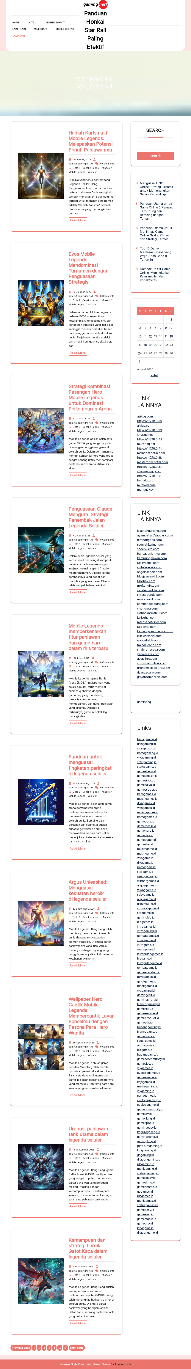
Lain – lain (19, 28)
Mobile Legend (65, 28)
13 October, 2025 (82, 292)
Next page (77, 1347)
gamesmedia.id (147, 1077)
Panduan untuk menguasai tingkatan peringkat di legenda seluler (90, 765)
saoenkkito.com (148, 549)
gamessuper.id (147, 789)
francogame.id (147, 1031)
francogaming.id (148, 1004)
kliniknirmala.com (149, 636)
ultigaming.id (145, 1164)
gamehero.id (145, 830)
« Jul (154, 375)
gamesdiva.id (146, 785)
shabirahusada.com (151, 649)
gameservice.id (147, 1013)
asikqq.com (145, 416)
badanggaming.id (149, 1027)
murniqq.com (146, 485)
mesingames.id (147, 798)
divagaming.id (146, 744)
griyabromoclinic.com (152, 677)
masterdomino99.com (152, 462)
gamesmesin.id (147, 776)
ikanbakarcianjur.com (152, 613)
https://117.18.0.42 (149, 439)
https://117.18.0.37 (149, 467)
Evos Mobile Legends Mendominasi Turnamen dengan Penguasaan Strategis (89, 268)
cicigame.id (144, 1050)
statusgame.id (146, 766)
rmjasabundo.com (149, 594)
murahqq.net (146, 444)
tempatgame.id (147, 967)
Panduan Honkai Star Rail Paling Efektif (95, 30)
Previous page (21, 1347)
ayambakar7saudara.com (155, 535)
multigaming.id (147, 1168)
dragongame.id (147, 1232)
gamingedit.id (146, 995)
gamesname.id (147, 1187)
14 (161, 336)
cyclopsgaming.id (149, 1100)
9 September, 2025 (83, 1266)
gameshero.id (146, 771)
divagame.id (145, 862)
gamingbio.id (145, 917)
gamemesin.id (146, 826)
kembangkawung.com (152, 604)
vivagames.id (146, 808)
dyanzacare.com (149, 672)
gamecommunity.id (150, 1109)
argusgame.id (146, 899)
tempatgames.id (148, 936)
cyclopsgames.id (148, 1073)
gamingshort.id (147, 999)
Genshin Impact (55, 22)
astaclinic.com (147, 658)
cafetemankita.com (150, 590)
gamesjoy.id (145, 1063)
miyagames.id (146, 977)
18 (145, 345)
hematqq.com (146, 480)
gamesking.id (146, 1182)
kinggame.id (145, 1228)
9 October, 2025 (82, 418)
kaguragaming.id (148, 1132)
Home (15, 22)
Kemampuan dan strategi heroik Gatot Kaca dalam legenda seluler (88, 1248)
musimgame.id (147, 849)
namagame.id (146, 867)
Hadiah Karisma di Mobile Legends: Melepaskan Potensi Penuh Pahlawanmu (90, 141)
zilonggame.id (146, 890)
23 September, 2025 (84, 908)
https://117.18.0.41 (149, 448)
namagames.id (147, 817)
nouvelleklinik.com (150, 640)
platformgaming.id (149, 1146)
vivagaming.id (146, 757)
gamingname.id (147, 1137)
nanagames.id (146, 1095)
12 (150, 336)
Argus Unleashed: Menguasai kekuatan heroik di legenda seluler (88, 890)
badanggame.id (147, 1054)
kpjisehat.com (146, 617)
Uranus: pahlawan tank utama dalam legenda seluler (88, 1134)
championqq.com (149, 471)
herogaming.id (147, 739)
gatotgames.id (146, 981)
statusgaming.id (148, 1173)
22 (166, 345)
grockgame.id (146, 903)
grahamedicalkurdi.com (153, 668)
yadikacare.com (148, 654)
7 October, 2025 (82, 535)
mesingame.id (146, 853)
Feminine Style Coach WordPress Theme (85, 1364)
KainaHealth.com (149, 645)
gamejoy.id (144, 1114)
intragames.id (146, 926)
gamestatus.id (146, 1219)
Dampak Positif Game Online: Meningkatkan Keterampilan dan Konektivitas (155, 274)
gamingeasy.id (146, 1127)
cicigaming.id (146, 990)
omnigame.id (146, 949)
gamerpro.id (145, 1123)
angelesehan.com (149, 572)
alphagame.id (146, 1045)
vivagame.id (145, 858)
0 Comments (107, 163)
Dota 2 (32, 22)
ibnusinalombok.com (151, 663)
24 (140, 353)
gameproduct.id (148, 1018)
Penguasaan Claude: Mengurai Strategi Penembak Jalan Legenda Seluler (91, 517)
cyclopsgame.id (148, 1104)
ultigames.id (145, 1196)
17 (66, 1348)
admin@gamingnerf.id (81, 163)
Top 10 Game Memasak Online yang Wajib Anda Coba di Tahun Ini (155, 254)
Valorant (18, 35)
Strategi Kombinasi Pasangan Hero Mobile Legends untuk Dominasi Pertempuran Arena (90, 398)
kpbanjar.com (146, 627)
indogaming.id (146, 748)
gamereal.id (145, 1009)
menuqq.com (146, 489)
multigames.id (146, 1200)
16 (171, 336)
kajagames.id (146, 1082)
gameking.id (145, 1214)
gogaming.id (145, 1155)
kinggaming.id (146, 1150)
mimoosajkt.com (148, 599)
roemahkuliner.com (151, 544)
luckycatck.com (148, 563)
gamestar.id (145, 844)
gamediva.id (145, 835)
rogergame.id (146, 1041)
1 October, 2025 (81, 658)
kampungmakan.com (152, 558)
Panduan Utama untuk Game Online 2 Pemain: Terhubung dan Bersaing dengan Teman (156, 211)
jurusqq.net (145, 435)
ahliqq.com (144, 425)
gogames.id (145, 1191)
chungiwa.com (147, 608)
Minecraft (41, 28)
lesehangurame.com (151, 531)
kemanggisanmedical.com (155, 631)
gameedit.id (145, 1022)
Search (155, 130)
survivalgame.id (148, 908)
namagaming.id (147, 753)
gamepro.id (145, 1223)
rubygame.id (145, 894)
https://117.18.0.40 (149, 476)
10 (140, 336)
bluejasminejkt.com (150, 576)
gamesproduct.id (148, 972)
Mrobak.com (146, 581)
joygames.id (145, 1068)
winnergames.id (148, 881)
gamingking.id (146, 1141)
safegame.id (145, 913)
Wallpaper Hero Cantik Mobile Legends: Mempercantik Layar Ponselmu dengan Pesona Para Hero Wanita (91, 1016)
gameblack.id (146, 1036)
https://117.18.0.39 (149, 430)
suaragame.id (146, 940)
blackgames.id (147, 986)
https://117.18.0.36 (149, 421)
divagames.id (146, 803)
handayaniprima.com (152, 553)
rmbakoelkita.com (149, 567)
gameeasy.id (145, 1210)
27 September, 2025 (84, 783)
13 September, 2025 (84, 1149)
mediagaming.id (147, 1086)
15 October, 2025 (82, 159)
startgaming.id (146, 762)
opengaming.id (147, 876)
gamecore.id (145, 821)
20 (155, 345)
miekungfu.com (148, 585)
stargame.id (145, 872)
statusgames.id (147, 1205)
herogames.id (146, 794)
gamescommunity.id (151, 1059)
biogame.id (144, 958)
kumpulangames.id (150, 954)
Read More (78, 220)
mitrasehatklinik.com (151, 622)
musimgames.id (147, 812)
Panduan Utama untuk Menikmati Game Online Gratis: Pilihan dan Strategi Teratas (156, 233)
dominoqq (144, 702)
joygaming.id (145, 1091)
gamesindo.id (146, 780)
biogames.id (145, 922)
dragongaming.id (148, 1159)
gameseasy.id (146, 1178)
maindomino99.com (151, 453)
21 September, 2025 (84, 1042)
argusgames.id (147, 885)
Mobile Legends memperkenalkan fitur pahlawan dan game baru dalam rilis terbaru (88, 637)
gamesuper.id (146, 840)
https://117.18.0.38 (149, 457)
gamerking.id (146, 1118)
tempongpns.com (149, 540)
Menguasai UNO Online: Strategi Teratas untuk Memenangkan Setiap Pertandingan (156, 188)
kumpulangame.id (149, 963)
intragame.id (145, 945)
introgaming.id (147, 931)
